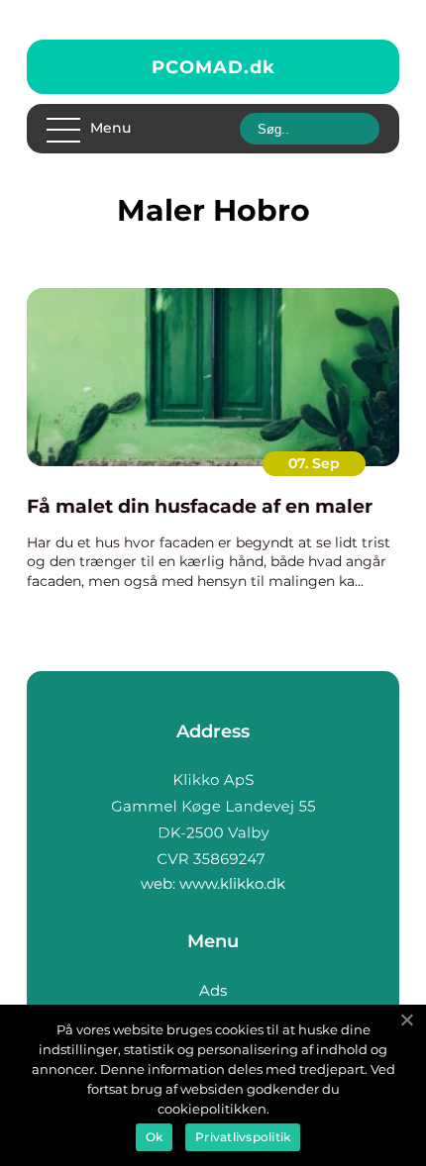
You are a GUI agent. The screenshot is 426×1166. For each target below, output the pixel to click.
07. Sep (314, 463)
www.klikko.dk (232, 883)
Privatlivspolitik (242, 1136)
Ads (213, 990)
